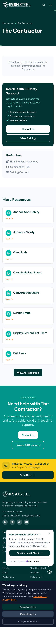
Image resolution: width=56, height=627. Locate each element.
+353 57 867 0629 (11, 515)
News (5, 572)
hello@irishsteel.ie (31, 515)
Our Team (34, 572)
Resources (7, 23)
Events (5, 567)
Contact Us (28, 128)
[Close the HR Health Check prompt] (49, 572)
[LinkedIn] (12, 522)
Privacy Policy (9, 599)
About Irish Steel (38, 567)
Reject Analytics (28, 614)
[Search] (43, 5)
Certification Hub (20, 166)
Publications (8, 577)
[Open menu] (51, 5)
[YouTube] (26, 522)
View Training (28, 138)
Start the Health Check (28, 553)
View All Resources (28, 372)
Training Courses (19, 172)
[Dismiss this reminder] (49, 533)
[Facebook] (5, 522)
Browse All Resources (28, 445)
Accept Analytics (28, 606)
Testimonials (36, 577)
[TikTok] (19, 522)
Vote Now (26, 474)
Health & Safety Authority (24, 161)
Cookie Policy (40, 596)
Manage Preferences (28, 621)
